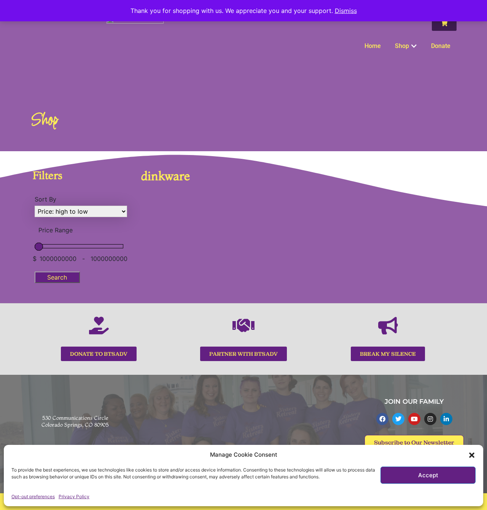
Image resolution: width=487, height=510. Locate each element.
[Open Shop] (414, 46)
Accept (428, 475)
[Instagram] (430, 419)
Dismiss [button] (346, 10)
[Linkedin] (446, 419)
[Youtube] (414, 419)
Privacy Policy (74, 496)
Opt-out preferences (33, 496)
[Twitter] (398, 419)
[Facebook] (382, 419)
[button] (472, 455)
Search (57, 277)
